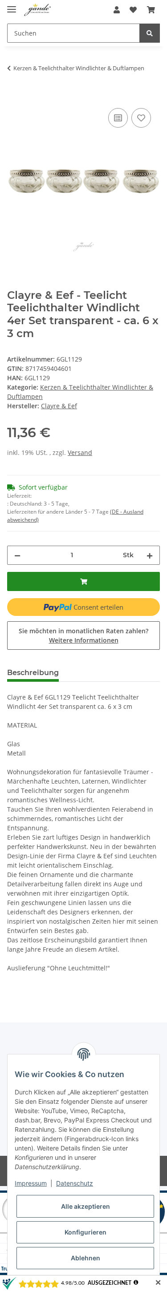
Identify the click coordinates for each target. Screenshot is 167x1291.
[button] (117, 10)
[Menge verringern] (17, 555)
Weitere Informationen (83, 640)
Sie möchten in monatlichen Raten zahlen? (83, 635)
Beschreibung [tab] (33, 672)
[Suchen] (149, 33)
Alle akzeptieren (85, 1206)
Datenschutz (74, 1183)
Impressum (31, 1183)
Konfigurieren (85, 1232)
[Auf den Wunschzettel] (141, 118)
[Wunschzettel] (133, 10)
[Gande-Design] (37, 10)
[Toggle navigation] (11, 5)
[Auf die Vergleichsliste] (118, 118)
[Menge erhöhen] (149, 555)
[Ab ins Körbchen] (151, 10)
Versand (80, 452)
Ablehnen (85, 1258)
